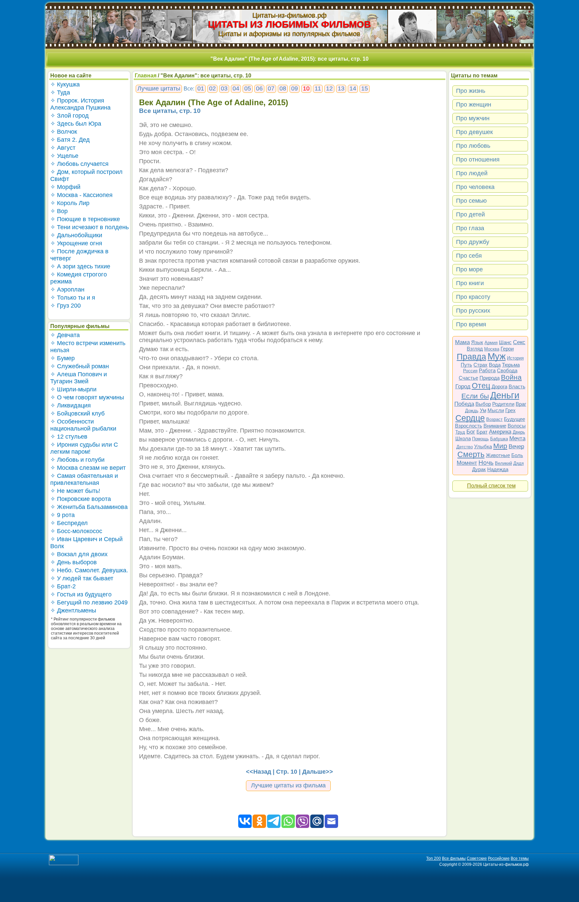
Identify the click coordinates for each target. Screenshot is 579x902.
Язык (477, 342)
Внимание (495, 426)
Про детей (470, 214)
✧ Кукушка (65, 84)
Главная (145, 75)
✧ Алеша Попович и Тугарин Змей (78, 378)
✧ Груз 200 (65, 305)
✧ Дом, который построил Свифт (86, 175)
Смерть (471, 454)
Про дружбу (472, 242)
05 (247, 88)
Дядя (518, 463)
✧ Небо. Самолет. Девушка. (89, 570)
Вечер (516, 446)
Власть (517, 386)
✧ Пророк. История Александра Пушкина (80, 104)
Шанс (505, 342)
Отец (481, 385)
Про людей (472, 173)
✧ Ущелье (64, 155)
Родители (503, 404)
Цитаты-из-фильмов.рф (290, 15)
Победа (464, 404)
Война (511, 377)
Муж (497, 356)
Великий (503, 463)
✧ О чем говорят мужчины (87, 397)
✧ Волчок (63, 131)
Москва (491, 348)
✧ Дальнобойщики (76, 235)
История (515, 358)
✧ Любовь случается (79, 163)
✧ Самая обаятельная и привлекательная (84, 479)
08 (282, 88)
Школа (463, 438)
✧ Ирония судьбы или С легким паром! (84, 448)
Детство (464, 446)
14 (352, 88)
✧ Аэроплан (67, 289)
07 (271, 88)
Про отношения (478, 159)
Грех (510, 410)
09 (294, 88)
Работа (487, 370)
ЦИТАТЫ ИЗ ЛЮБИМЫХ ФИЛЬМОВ (289, 24)
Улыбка (483, 446)
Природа (489, 378)
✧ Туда (60, 92)
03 (224, 88)
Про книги (470, 283)
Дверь (519, 432)
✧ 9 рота (62, 515)
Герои (507, 348)
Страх (480, 365)
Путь (466, 365)
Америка (500, 432)
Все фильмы (454, 858)
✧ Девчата (65, 335)
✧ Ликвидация (70, 405)
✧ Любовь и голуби (77, 459)
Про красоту (473, 297)
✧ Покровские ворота (80, 499)
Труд (460, 432)
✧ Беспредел (69, 523)
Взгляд (475, 348)
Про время (471, 324)
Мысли (496, 410)
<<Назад (258, 771)
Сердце (470, 418)
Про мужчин (473, 118)
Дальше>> (317, 771)
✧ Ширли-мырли (73, 389)
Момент (467, 463)
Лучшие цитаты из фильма (288, 785)
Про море (469, 269)
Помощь (480, 438)
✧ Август (62, 147)
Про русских (473, 310)
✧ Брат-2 (63, 586)
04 (236, 88)
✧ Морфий (65, 187)
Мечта (517, 438)
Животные (498, 455)
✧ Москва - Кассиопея (81, 195)
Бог (470, 432)
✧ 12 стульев (68, 436)
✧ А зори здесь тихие (80, 266)
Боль (517, 455)
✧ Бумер (62, 358)
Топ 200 (433, 858)
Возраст (494, 419)
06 (259, 88)
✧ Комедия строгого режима (78, 278)
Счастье (468, 378)
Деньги (504, 395)
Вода (495, 365)
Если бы (475, 396)
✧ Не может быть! (75, 491)
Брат (482, 432)
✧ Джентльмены (73, 610)
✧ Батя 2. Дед (70, 139)
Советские (477, 858)
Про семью (471, 200)
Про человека (475, 187)
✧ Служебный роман (79, 366)
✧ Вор (59, 211)
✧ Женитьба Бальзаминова (89, 507)
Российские (499, 858)
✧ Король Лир (69, 203)
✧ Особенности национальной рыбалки (83, 425)
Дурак (479, 469)
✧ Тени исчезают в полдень (89, 227)
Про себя (469, 255)
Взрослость (468, 426)
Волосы (517, 426)
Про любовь (473, 145)
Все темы (520, 858)
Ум (483, 410)
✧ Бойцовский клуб (77, 413)
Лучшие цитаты (158, 88)
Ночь (486, 462)
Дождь (471, 410)
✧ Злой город (69, 115)
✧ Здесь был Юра (75, 123)
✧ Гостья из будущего (81, 594)
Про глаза (470, 228)
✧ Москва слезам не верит (88, 467)
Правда (471, 356)
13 (341, 88)
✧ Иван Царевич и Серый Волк (86, 543)
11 (318, 88)
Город (462, 386)
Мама (462, 342)
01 (200, 88)
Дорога (499, 386)
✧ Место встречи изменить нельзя (87, 346)
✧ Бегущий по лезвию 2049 (89, 602)
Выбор (483, 404)
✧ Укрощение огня (76, 243)
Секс (519, 342)
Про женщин (473, 104)
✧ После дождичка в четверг (79, 255)
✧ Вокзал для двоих (79, 554)
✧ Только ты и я (72, 297)
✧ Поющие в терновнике (85, 219)
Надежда (497, 469)
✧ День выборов (73, 562)
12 (329, 88)
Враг (521, 404)
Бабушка (499, 438)
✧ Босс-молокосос (76, 531)
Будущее (514, 419)
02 (212, 88)
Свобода (507, 370)
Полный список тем (491, 486)
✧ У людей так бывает (81, 578)
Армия (491, 342)
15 (364, 88)
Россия (470, 370)
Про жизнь (470, 90)
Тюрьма (511, 365)
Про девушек (474, 132)
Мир (500, 446)
